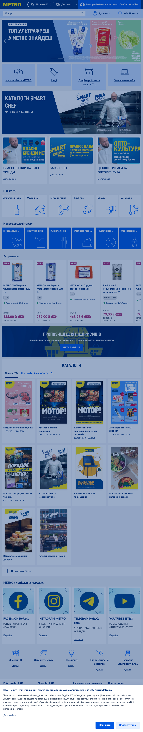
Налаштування (127, 725)
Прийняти (105, 725)
